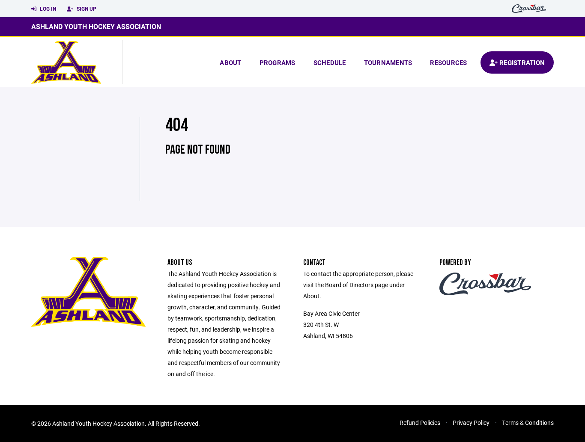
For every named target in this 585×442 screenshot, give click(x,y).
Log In (47, 8)
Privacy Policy (471, 422)
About (230, 62)
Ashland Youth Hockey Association (96, 26)
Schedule (329, 62)
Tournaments (388, 62)
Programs (277, 62)
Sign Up (85, 8)
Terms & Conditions (528, 422)
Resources (448, 62)
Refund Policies (420, 422)
